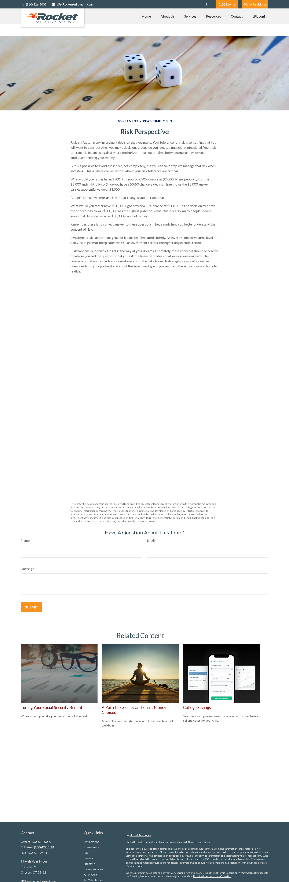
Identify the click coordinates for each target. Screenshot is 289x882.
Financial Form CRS (140, 835)
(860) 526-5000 (36, 4)
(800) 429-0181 (44, 847)
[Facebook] (206, 4)
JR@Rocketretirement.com (75, 4)
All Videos (90, 874)
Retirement (91, 841)
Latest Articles (93, 869)
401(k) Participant (255, 4)
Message (27, 569)
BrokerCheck (202, 842)
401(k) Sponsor (227, 4)
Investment (91, 847)
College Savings (197, 707)
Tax (86, 852)
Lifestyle (89, 863)
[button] (146, 16)
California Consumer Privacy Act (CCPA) (236, 872)
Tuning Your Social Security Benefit (52, 707)
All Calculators (93, 880)
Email (151, 540)
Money (88, 858)
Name (25, 540)
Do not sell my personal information (212, 876)
